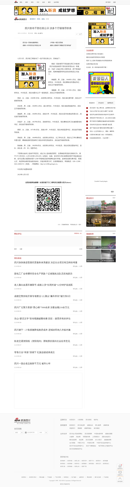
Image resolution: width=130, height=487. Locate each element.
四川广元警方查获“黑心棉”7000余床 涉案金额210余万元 (41, 307)
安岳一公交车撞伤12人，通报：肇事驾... (102, 131)
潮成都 (80, 428)
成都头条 (90, 425)
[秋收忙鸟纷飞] (108, 214)
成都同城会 (87, 428)
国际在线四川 (106, 436)
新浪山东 (77, 466)
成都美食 (106, 425)
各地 (43, 19)
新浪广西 (84, 466)
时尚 (32, 2)
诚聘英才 (81, 477)
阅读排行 (92, 103)
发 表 (81, 249)
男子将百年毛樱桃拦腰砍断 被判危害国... (103, 121)
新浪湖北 (62, 463)
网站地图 (41, 477)
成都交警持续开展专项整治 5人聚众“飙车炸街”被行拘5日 (42, 296)
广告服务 (49, 477)
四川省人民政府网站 (75, 433)
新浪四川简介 (33, 477)
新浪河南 (69, 460)
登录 (15, 249)
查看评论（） (78, 233)
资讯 (21, 2)
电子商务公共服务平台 (106, 446)
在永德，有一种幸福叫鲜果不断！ (97, 67)
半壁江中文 (81, 443)
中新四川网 (90, 443)
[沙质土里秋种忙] (93, 201)
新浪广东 (91, 460)
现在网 (78, 436)
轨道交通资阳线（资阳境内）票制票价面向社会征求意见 (42, 341)
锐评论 (96, 419)
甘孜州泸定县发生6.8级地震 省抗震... (101, 124)
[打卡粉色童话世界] (108, 201)
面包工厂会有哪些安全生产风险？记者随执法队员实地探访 (43, 273)
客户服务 (74, 477)
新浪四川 (20, 19)
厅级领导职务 (65, 224)
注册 (114, 2)
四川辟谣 (88, 419)
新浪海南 (69, 466)
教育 (49, 2)
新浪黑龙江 (106, 463)
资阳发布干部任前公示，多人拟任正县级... (103, 118)
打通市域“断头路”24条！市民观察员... (102, 134)
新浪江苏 (98, 463)
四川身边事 (81, 425)
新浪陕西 (84, 463)
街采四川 (72, 419)
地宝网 (81, 440)
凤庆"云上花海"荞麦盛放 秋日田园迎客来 (99, 60)
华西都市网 (86, 436)
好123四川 (98, 440)
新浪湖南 (69, 463)
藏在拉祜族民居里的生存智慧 (95, 57)
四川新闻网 (88, 433)
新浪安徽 (91, 463)
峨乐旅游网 (73, 440)
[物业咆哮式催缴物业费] (99, 236)
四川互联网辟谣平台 (75, 449)
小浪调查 (80, 419)
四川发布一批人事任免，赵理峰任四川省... (103, 108)
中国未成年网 (98, 433)
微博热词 (110, 103)
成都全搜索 (108, 433)
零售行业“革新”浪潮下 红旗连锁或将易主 (34, 352)
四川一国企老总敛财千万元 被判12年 (32, 363)
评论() (75, 266)
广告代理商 (58, 477)
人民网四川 (96, 436)
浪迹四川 (72, 428)
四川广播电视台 (91, 446)
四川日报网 (89, 440)
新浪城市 (62, 460)
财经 (26, 2)
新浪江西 (62, 466)
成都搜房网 (107, 440)
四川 (80, 224)
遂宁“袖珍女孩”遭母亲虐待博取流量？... (102, 128)
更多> (114, 198)
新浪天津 (84, 460)
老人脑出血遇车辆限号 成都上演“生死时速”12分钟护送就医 (43, 285)
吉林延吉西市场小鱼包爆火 (94, 54)
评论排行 (101, 103)
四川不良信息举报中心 (76, 446)
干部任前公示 (73, 224)
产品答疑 (106, 477)
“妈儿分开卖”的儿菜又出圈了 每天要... (102, 111)
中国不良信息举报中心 (104, 443)
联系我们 (66, 477)
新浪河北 (77, 463)
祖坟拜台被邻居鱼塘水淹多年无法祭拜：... (103, 114)
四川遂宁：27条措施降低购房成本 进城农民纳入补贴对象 (42, 330)
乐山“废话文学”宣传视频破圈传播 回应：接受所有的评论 (42, 318)
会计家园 (72, 443)
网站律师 (89, 477)
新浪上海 (77, 460)
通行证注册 (98, 477)
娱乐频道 (97, 428)
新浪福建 (105, 460)
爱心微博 (98, 425)
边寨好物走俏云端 (92, 64)
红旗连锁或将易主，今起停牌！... (100, 138)
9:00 (41, 432)
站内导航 (56, 2)
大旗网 (71, 436)
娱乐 (43, 2)
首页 (16, 432)
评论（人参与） (39, 33)
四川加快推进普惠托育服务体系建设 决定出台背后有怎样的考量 (45, 262)
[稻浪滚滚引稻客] (93, 214)
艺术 (38, 2)
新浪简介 (24, 477)
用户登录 (108, 2)
